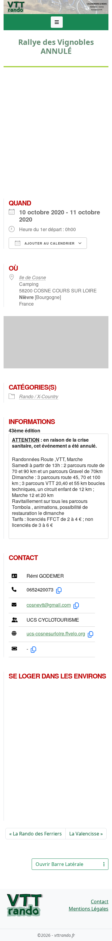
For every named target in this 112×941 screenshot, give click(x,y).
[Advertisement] (56, 135)
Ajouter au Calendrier (49, 243)
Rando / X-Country (38, 396)
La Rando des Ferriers (37, 833)
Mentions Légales (88, 908)
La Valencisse (84, 833)
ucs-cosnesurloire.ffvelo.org (56, 633)
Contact (99, 901)
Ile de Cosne (32, 277)
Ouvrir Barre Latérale (59, 864)
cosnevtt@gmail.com (49, 604)
